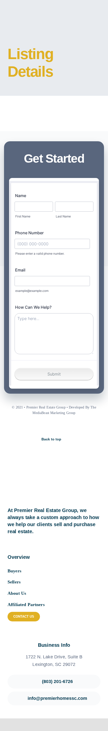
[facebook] (41, 426)
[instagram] (49, 426)
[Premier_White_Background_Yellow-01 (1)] (29, 7)
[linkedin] (67, 426)
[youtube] (58, 426)
